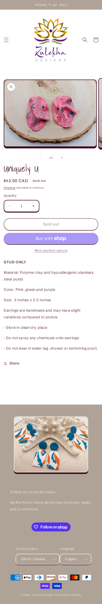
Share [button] (14, 363)
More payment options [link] (51, 250)
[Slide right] (61, 157)
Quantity (10, 195)
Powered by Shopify (68, 594)
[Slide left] (40, 157)
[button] (6, 39)
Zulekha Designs (42, 594)
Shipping (9, 187)
